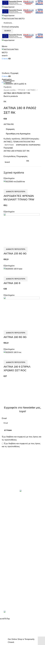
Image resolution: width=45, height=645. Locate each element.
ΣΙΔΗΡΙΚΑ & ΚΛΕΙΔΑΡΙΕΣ (13, 555)
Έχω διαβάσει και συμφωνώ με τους (21, 438)
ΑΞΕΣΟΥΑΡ (7, 506)
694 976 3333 (8, 596)
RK (5, 102)
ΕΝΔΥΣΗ (6, 537)
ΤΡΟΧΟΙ (22, 90)
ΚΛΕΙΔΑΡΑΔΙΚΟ (9, 550)
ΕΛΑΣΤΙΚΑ (6, 510)
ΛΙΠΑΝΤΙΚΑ (7, 523)
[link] (22, 612)
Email (4, 418)
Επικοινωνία (22, 482)
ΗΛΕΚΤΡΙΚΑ (7, 514)
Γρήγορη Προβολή (13, 186)
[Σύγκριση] (7, 186)
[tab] (9, 145)
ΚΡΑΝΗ (5, 519)
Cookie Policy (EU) (10, 580)
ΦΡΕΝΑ (5, 546)
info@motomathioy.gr (11, 600)
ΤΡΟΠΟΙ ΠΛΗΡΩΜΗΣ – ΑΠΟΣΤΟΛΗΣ (18, 571)
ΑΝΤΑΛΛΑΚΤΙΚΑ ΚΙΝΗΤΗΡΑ (14, 501)
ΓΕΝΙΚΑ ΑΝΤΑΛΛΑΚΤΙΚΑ (24, 142)
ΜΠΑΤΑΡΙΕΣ (7, 528)
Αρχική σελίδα (10, 90)
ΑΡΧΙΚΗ (5, 562)
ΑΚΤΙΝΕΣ (31, 90)
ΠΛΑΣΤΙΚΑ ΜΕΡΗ (9, 532)
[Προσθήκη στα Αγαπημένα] (20, 186)
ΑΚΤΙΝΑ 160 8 (12, 283)
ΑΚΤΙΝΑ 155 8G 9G (15, 253)
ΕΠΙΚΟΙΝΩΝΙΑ (8, 576)
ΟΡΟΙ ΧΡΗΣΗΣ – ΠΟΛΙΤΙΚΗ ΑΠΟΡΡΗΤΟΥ (20, 567)
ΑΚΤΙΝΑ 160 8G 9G (15, 337)
